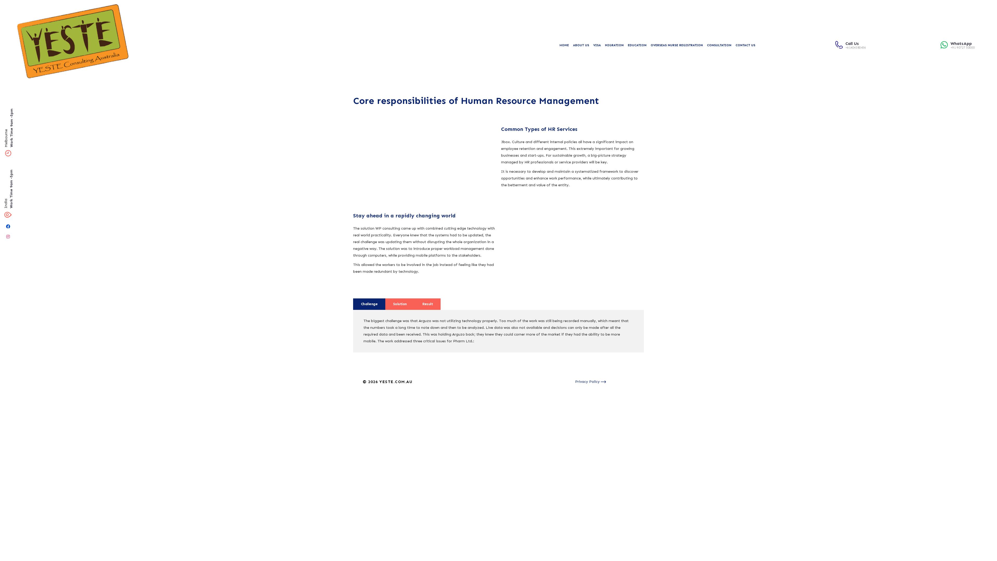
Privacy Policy (588, 381)
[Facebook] (8, 226)
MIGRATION (614, 45)
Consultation (719, 45)
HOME (564, 45)
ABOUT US (581, 45)
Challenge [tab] (369, 304)
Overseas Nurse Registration (677, 45)
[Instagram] (8, 236)
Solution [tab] (400, 304)
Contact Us (745, 45)
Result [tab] (427, 304)
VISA (597, 45)
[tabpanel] (498, 331)
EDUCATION (637, 45)
